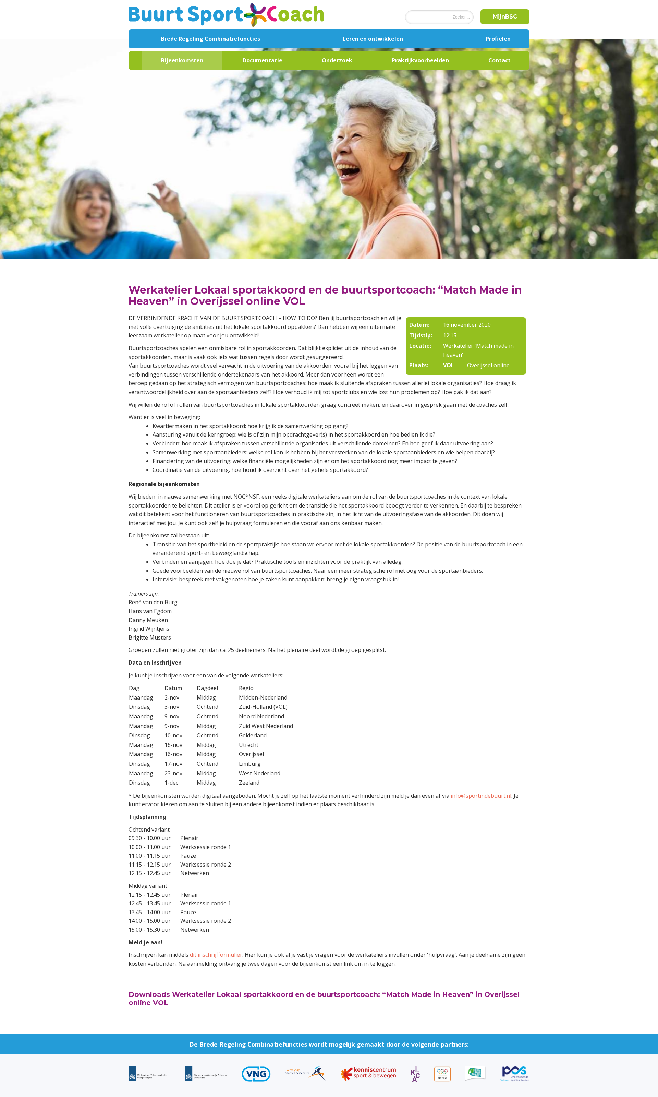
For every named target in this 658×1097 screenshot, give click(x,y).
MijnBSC (505, 16)
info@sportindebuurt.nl (481, 795)
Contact (499, 60)
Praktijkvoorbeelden (420, 60)
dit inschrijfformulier (216, 954)
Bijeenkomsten (182, 60)
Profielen (498, 39)
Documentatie (262, 60)
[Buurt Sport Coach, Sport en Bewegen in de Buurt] (226, 15)
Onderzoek (337, 60)
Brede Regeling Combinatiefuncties (210, 39)
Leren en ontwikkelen (373, 39)
